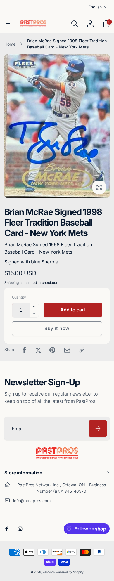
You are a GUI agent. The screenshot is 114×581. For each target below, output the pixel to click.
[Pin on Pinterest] (52, 350)
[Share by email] (67, 350)
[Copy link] (82, 350)
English (95, 6)
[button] (7, 23)
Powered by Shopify (70, 572)
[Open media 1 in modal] (57, 125)
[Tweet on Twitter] (38, 350)
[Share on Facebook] (24, 350)
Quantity (19, 297)
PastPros (49, 572)
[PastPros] (57, 457)
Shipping (11, 282)
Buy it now (57, 328)
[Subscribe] (98, 428)
